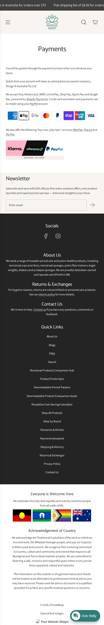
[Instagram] (58, 236)
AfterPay (78, 130)
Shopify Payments (37, 99)
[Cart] (95, 22)
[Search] (83, 22)
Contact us (39, 309)
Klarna (88, 130)
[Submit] (92, 205)
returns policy (46, 294)
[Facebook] (46, 236)
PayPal (34, 103)
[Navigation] (8, 22)
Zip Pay (10, 134)
